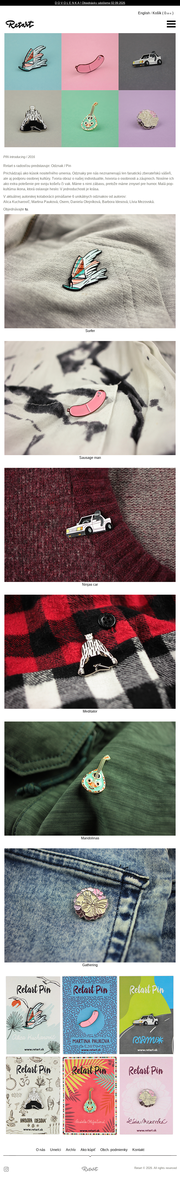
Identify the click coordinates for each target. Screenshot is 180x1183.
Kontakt (138, 1150)
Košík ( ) (163, 13)
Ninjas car (90, 584)
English (144, 13)
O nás (40, 1150)
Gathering (90, 965)
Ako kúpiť (88, 1150)
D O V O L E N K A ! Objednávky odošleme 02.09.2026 (90, 3)
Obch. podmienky (114, 1150)
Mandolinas (90, 838)
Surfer (90, 331)
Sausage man (90, 458)
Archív (71, 1150)
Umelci (55, 1150)
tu (26, 209)
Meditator (90, 711)
